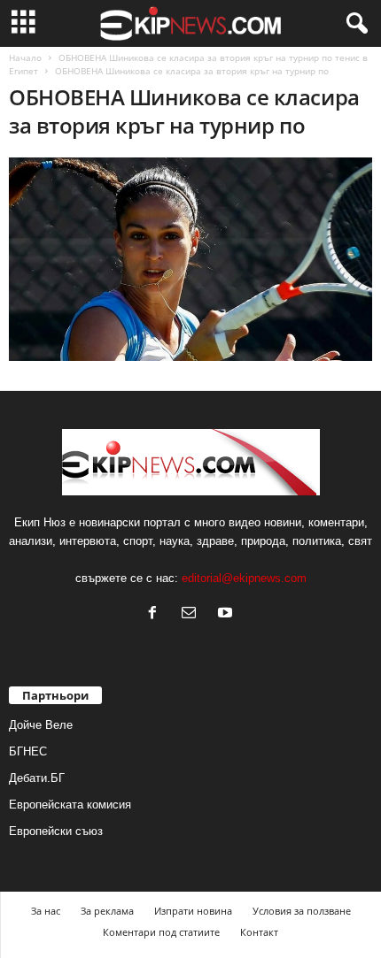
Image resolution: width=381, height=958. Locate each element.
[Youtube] (227, 614)
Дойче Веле (41, 725)
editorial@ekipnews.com (244, 578)
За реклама (107, 910)
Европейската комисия (70, 804)
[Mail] (193, 614)
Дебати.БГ (37, 778)
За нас (45, 910)
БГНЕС (28, 751)
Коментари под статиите (161, 932)
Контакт (259, 932)
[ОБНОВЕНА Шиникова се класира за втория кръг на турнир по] (190, 259)
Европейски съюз (56, 831)
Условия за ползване (302, 910)
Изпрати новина (193, 910)
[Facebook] (156, 614)
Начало (25, 57)
